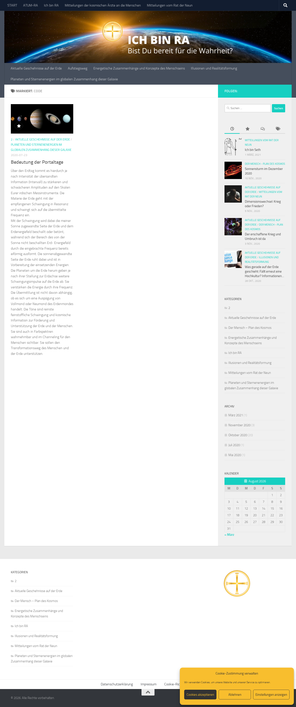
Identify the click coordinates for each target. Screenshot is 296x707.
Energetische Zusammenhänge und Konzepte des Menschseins (139, 68)
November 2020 (239, 425)
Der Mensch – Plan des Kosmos (250, 328)
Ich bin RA (51, 5)
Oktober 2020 (237, 435)
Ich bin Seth (253, 150)
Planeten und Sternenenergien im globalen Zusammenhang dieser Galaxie (64, 79)
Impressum (148, 684)
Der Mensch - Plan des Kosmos (265, 163)
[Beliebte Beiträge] (247, 129)
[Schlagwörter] (277, 129)
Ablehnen (234, 695)
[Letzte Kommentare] (262, 129)
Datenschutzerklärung (117, 684)
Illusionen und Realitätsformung (214, 68)
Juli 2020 (234, 445)
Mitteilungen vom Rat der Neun (170, 5)
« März (229, 535)
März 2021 (235, 415)
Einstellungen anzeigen (271, 695)
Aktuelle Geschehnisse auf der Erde (36, 68)
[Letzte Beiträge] (232, 129)
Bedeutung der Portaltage (37, 162)
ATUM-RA (30, 5)
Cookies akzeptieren (200, 695)
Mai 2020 (234, 455)
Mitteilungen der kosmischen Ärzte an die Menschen (103, 5)
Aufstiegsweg (77, 68)
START (12, 5)
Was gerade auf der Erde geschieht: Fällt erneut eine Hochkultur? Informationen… (264, 271)
